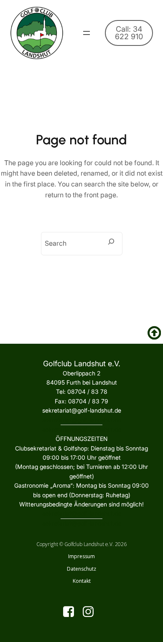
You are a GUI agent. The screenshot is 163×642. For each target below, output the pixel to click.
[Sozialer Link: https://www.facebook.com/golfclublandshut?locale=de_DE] (72, 612)
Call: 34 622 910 (129, 33)
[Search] (111, 241)
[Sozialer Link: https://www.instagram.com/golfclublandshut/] (91, 612)
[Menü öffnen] (87, 33)
